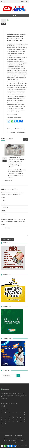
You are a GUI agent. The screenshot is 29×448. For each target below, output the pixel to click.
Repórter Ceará (22, 132)
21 (21, 419)
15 (24, 417)
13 (17, 417)
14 (21, 417)
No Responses (11, 132)
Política (5, 440)
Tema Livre (14, 443)
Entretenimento (13, 440)
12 (13, 417)
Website (3, 211)
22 (24, 419)
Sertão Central (19, 438)
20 (17, 419)
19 (13, 419)
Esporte (22, 440)
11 (9, 417)
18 (9, 419)
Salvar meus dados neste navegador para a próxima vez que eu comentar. (13, 220)
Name (3, 197)
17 (5, 419)
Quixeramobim (18, 435)
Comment (4, 224)
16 (1, 419)
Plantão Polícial (19, 128)
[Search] (18, 375)
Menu (22, 1)
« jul (2, 426)
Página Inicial (8, 435)
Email (3, 204)
